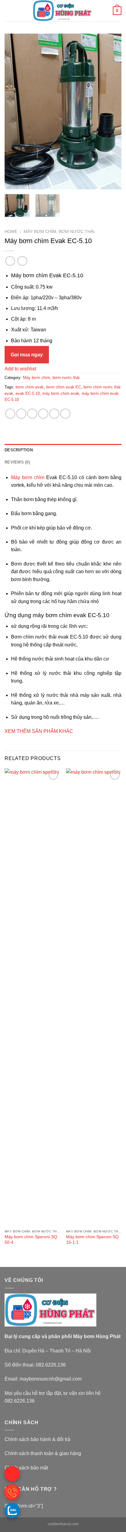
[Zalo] (12, 1510)
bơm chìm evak (30, 387)
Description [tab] (19, 450)
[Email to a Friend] (43, 414)
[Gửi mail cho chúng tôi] (12, 1473)
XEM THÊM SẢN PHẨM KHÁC (39, 731)
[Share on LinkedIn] (65, 414)
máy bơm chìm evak (60, 393)
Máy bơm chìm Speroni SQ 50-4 (31, 1240)
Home (11, 231)
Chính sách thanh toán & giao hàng (43, 1453)
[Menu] (8, 10)
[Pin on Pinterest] (54, 414)
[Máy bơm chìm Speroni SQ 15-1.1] (93, 997)
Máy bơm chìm (27, 477)
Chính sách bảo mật (26, 1467)
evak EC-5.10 (28, 393)
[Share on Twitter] (32, 414)
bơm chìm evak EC (63, 387)
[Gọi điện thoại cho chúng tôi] (12, 1492)
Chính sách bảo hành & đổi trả (37, 1439)
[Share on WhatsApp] (10, 414)
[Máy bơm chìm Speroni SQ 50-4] (32, 997)
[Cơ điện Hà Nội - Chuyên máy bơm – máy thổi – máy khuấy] (62, 10)
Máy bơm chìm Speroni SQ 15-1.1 (92, 1240)
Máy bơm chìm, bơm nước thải (59, 231)
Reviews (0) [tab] (17, 462)
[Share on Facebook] (21, 414)
